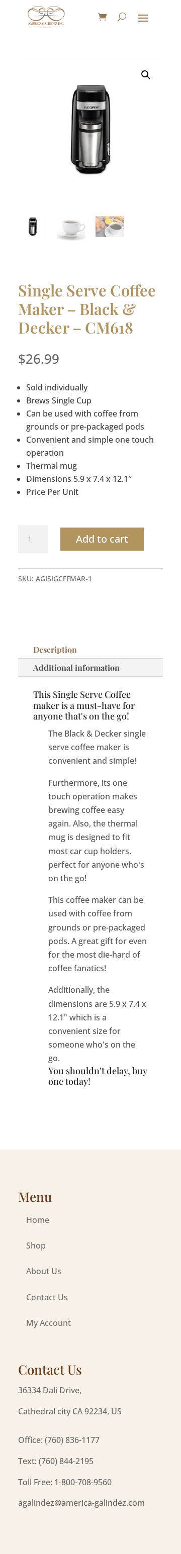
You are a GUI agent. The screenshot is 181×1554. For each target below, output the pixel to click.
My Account (48, 1322)
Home (37, 1219)
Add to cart (102, 539)
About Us (43, 1271)
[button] (146, 75)
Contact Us (47, 1297)
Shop (36, 1245)
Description (55, 649)
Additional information (76, 667)
